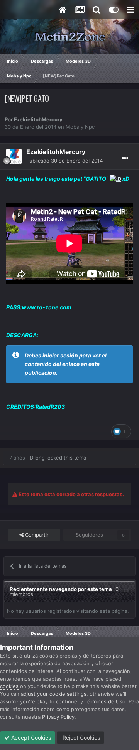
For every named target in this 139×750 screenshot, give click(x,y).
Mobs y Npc (80, 127)
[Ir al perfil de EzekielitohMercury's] (14, 156)
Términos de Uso (105, 701)
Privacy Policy (58, 717)
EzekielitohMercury (38, 119)
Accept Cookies (30, 737)
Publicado (64, 161)
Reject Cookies (80, 737)
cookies (9, 686)
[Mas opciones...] (125, 158)
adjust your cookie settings (53, 694)
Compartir (36, 535)
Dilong (37, 458)
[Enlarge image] (115, 178)
